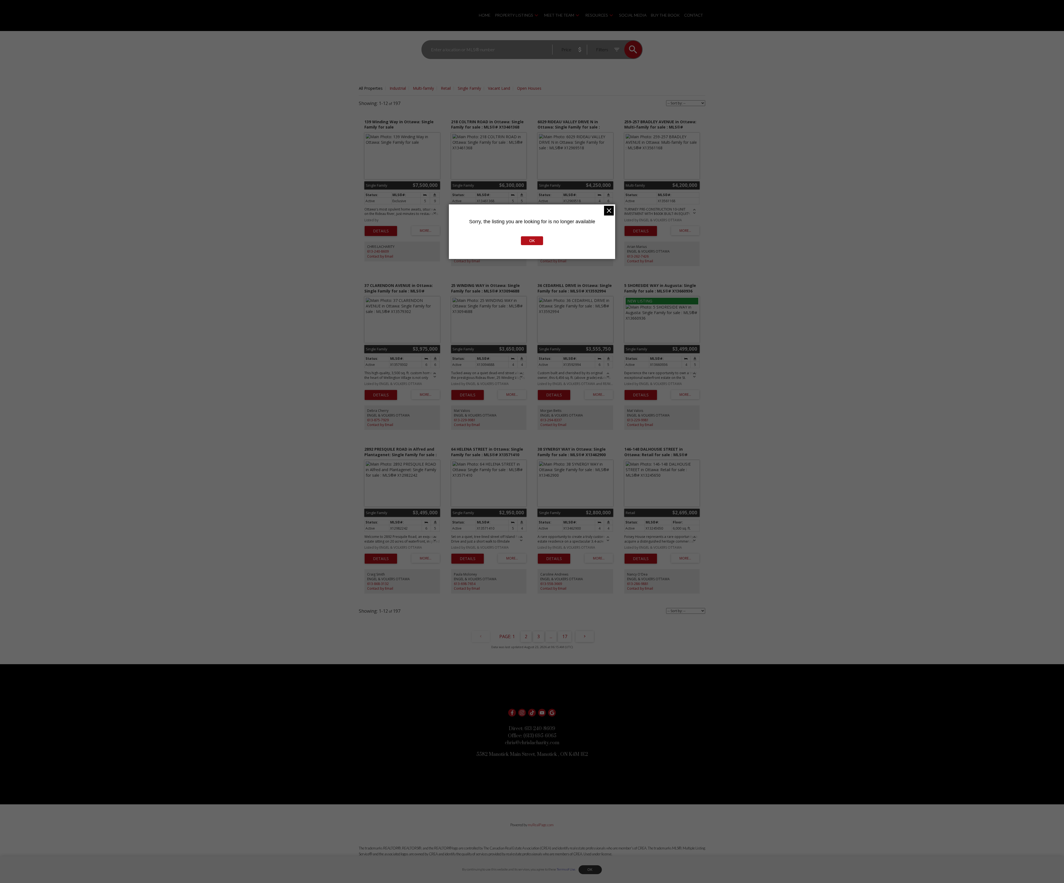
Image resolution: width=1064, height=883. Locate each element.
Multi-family (423, 88)
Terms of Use (566, 869)
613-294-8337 (551, 420)
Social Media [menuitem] (632, 15)
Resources (596, 15)
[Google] (552, 713)
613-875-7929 (378, 420)
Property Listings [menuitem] (514, 15)
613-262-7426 (638, 256)
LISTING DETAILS (381, 231)
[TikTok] (532, 713)
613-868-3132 (378, 583)
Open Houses (529, 88)
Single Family (469, 88)
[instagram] (522, 713)
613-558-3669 (551, 583)
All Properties (371, 88)
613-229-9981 (464, 420)
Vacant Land (499, 88)
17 (564, 636)
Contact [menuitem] (693, 15)
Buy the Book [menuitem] (665, 15)
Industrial (398, 88)
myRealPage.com (541, 825)
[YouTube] (542, 713)
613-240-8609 (378, 251)
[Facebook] (512, 713)
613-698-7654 (464, 583)
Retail (446, 88)
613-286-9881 (638, 583)
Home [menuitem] (484, 15)
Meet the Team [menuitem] (559, 15)
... (551, 636)
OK (590, 870)
